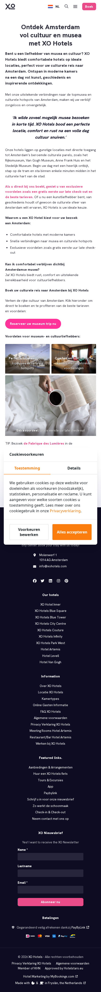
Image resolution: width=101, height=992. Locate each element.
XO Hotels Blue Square (50, 611)
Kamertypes (50, 699)
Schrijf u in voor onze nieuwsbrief (50, 799)
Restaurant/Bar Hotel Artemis (50, 737)
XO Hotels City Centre (50, 624)
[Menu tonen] (75, 7)
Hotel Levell (50, 656)
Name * (23, 850)
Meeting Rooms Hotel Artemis (51, 731)
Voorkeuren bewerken (29, 532)
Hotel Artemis (50, 649)
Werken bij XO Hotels (50, 744)
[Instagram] (58, 580)
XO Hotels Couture (50, 630)
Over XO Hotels (51, 686)
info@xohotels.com (53, 566)
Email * (22, 883)
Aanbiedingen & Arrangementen (51, 767)
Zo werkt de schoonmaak (50, 806)
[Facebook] (34, 580)
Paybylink (50, 793)
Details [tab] (74, 468)
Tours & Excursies (50, 780)
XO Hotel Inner (50, 604)
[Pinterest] (66, 580)
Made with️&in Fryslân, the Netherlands (48, 983)
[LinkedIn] (50, 580)
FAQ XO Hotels (50, 712)
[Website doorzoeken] (66, 7)
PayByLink (78, 927)
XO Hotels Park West (50, 643)
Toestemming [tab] (27, 468)
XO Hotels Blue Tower (50, 617)
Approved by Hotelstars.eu (64, 968)
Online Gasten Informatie (50, 705)
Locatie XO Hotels (50, 692)
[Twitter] (42, 580)
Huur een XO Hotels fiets (50, 774)
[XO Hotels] (10, 6)
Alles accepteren (72, 532)
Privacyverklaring (65, 510)
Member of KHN (29, 968)
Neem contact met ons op (50, 819)
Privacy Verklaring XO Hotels (50, 724)
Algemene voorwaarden (50, 718)
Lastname (25, 866)
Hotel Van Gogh (50, 662)
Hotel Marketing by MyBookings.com (48, 976)
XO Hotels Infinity (50, 636)
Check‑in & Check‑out (50, 812)
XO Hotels (35, 957)
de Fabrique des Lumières (43, 443)
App (50, 787)
